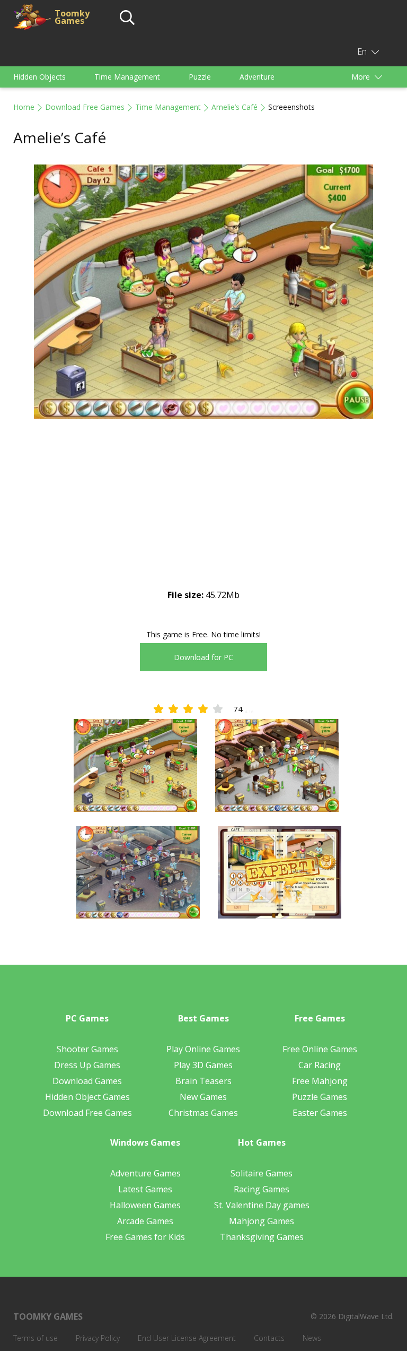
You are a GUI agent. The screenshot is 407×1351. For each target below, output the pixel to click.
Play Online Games (203, 1049)
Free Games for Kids (145, 1237)
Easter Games (320, 1113)
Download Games (87, 1081)
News (312, 1338)
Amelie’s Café (234, 107)
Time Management (127, 77)
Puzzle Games (319, 1097)
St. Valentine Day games (261, 1205)
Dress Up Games (87, 1065)
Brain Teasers (203, 1081)
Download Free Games (85, 107)
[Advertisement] (203, 512)
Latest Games (145, 1189)
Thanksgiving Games (262, 1237)
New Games (203, 1097)
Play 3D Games (203, 1065)
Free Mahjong (320, 1081)
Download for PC (203, 657)
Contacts (269, 1338)
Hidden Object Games (87, 1097)
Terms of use (35, 1338)
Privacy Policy (98, 1338)
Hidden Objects (39, 77)
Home (23, 107)
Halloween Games (145, 1205)
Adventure (257, 77)
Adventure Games (145, 1173)
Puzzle (200, 77)
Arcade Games (145, 1221)
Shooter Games (87, 1049)
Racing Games (261, 1189)
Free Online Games (319, 1049)
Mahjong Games (261, 1221)
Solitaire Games (262, 1173)
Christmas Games (203, 1113)
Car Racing (319, 1065)
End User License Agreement (187, 1338)
